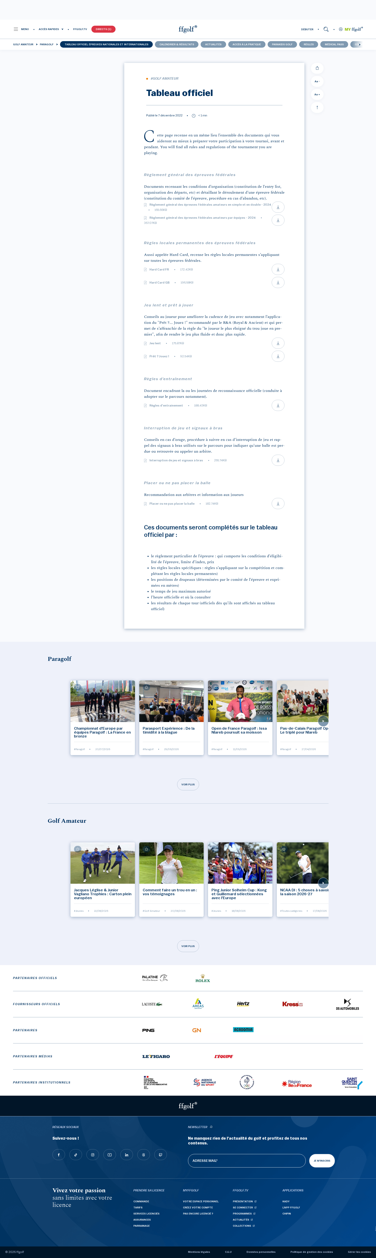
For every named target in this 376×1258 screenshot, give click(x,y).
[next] (359, 44)
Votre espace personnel (201, 1201)
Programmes (242, 1213)
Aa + (317, 94)
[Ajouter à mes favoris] (77, 687)
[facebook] (58, 1154)
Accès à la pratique (247, 44)
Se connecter (243, 1207)
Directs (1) (103, 29)
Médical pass (334, 44)
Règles (309, 44)
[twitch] (160, 1154)
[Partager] (317, 68)
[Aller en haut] (317, 107)
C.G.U (228, 1252)
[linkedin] (126, 1154)
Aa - (317, 81)
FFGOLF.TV (80, 29)
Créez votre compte (198, 1207)
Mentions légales (199, 1252)
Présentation (243, 1201)
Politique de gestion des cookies (311, 1252)
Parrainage (141, 1225)
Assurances (142, 1219)
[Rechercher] (326, 29)
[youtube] (109, 1154)
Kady (286, 1201)
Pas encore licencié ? (198, 1213)
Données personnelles (261, 1252)
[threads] (143, 1154)
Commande (141, 1201)
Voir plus (188, 784)
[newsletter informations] (211, 1127)
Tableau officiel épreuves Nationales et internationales (106, 44)
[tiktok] (75, 1154)
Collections (242, 1225)
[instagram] (92, 1154)
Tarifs (138, 1207)
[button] (21, 29)
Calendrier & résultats (176, 44)
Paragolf (47, 44)
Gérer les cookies (359, 1252)
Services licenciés (146, 1213)
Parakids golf (282, 44)
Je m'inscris (322, 1160)
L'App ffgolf (291, 1207)
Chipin (286, 1213)
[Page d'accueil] (188, 29)
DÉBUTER (307, 29)
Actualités (213, 44)
